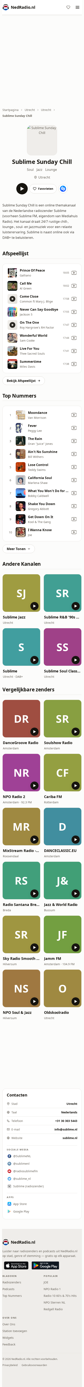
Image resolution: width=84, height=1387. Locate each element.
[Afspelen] (22, 188)
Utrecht (30, 110)
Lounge (51, 169)
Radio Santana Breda (21, 904)
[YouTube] (74, 272)
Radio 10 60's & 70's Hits (60, 1296)
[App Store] (16, 1265)
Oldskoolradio (56, 1012)
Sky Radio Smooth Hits (21, 958)
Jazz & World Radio (60, 904)
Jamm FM (52, 958)
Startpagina (10, 110)
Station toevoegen (14, 1331)
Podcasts (8, 1289)
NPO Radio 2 (14, 796)
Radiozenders (11, 1282)
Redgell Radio (53, 1309)
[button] (21, 593)
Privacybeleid (10, 1365)
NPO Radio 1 (52, 1289)
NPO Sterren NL (54, 1302)
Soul (30, 169)
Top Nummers (12, 1296)
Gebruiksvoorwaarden (34, 1365)
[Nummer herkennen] (63, 188)
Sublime (10, 671)
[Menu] (77, 7)
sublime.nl (70, 1138)
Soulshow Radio (58, 742)
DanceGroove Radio (20, 742)
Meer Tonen (16, 549)
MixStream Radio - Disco (21, 850)
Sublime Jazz (14, 617)
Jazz (39, 169)
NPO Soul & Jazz (17, 1012)
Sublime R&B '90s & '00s (62, 617)
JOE (46, 1282)
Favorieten (45, 189)
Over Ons (8, 1324)
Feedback (8, 1344)
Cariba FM (53, 796)
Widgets (8, 1338)
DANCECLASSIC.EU (60, 850)
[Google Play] (45, 1265)
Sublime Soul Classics (62, 671)
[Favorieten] (68, 7)
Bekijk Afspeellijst (21, 380)
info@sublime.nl (65, 1129)
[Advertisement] (42, 62)
